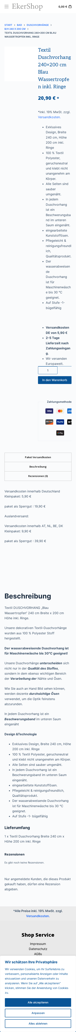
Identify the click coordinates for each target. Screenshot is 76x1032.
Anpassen (38, 1013)
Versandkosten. (49, 117)
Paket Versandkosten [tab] (38, 457)
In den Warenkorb (54, 380)
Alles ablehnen (38, 1023)
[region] (38, 994)
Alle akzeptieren (38, 1002)
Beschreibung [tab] (38, 466)
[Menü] (6, 7)
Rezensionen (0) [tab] (38, 476)
